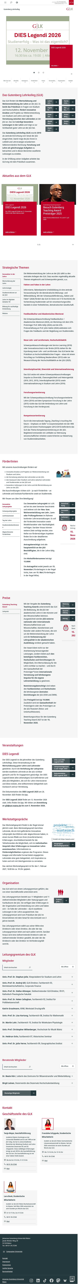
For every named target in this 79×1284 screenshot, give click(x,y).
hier (26, 794)
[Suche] (11, 2)
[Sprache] (17, 2)
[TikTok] (45, 1280)
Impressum (6, 1262)
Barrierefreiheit (7, 1271)
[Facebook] (51, 1280)
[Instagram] (31, 1280)
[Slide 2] (38, 72)
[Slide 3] (43, 72)
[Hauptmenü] (5, 2)
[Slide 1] (34, 72)
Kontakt (5, 1258)
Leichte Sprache (7, 1268)
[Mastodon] (58, 1280)
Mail (8, 1169)
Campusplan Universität (14, 1251)
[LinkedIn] (38, 1280)
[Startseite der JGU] (63, 2)
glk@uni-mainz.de (13, 805)
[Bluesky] (65, 1280)
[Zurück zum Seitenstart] (72, 1278)
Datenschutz (6, 1265)
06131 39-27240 (12, 1164)
